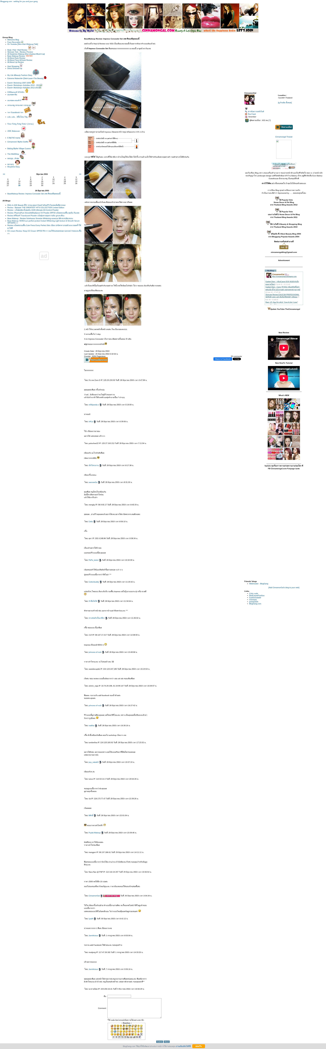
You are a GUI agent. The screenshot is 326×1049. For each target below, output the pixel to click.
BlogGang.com (255, 604)
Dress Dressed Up (14, 68)
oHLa (91, 421)
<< (4, 174)
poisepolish (253, 602)
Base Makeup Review (16, 56)
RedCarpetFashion (256, 595)
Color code (253, 593)
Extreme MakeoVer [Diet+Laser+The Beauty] (25, 78)
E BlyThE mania (14, 138)
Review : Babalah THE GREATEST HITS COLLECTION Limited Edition (35, 208)
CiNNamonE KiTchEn (16, 92)
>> (80, 174)
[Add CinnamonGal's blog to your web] (283, 587)
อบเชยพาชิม (12, 95)
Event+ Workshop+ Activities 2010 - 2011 (23, 85)
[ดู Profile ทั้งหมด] (285, 103)
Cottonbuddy (94, 582)
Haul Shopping (13, 66)
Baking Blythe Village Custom (19, 148)
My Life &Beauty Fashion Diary (20, 75)
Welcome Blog (13, 40)
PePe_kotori (94, 560)
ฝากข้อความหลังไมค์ (256, 111)
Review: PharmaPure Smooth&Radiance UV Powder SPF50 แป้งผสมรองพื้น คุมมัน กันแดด (43, 213)
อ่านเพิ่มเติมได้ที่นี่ (183, 1046)
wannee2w (93, 482)
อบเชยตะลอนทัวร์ (14, 100)
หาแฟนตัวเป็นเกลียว (97, 618)
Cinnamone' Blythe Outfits (18, 142)
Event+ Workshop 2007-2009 (19, 83)
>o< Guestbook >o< (15, 112)
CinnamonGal (94, 896)
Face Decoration (14, 42)
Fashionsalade (255, 598)
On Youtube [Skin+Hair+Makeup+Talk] (22, 44)
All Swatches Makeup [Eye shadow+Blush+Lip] (26, 54)
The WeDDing (13, 154)
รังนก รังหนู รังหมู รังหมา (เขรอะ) (20, 124)
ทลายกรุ (10, 164)
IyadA (91, 919)
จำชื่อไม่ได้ (93, 601)
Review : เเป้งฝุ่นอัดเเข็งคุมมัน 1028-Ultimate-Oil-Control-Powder (33, 210)
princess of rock (95, 652)
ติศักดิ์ (91, 815)
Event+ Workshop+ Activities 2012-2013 (23, 88)
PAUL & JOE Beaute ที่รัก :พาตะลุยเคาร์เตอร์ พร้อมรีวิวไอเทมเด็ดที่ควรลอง (36, 205)
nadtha (92, 725)
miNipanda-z (94, 405)
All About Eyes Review (16, 58)
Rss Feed (252, 114)
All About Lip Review (15, 62)
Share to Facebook (222, 359)
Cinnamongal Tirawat (283, 137)
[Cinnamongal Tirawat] (283, 158)
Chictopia (253, 600)
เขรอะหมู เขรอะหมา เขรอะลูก (19, 105)
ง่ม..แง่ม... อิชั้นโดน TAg (17, 117)
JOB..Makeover (13, 131)
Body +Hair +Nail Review (17, 50)
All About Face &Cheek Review (19, 60)
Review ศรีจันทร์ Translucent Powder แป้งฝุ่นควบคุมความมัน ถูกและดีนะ (36, 216)
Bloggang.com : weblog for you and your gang (19, 1)
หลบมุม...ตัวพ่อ (13, 158)
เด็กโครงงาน (94, 465)
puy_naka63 (94, 762)
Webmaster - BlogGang (258, 584)
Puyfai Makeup (95, 833)
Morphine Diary (13, 167)
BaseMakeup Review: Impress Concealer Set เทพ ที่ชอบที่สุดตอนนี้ (33, 194)
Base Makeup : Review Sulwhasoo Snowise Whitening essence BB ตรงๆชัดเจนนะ (40, 218)
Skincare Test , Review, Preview (20, 52)
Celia (91, 521)
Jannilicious (93, 935)
